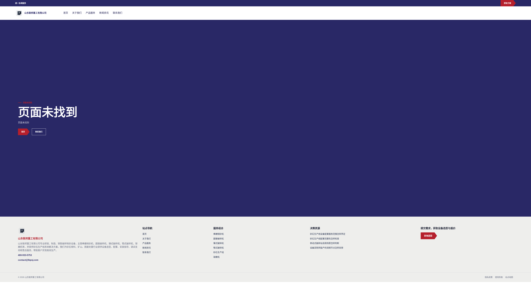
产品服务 (90, 13)
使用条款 (499, 277)
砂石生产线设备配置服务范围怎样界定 (327, 234)
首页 (65, 13)
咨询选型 (428, 236)
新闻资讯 (104, 13)
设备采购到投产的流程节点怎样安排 (326, 248)
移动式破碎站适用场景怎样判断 (324, 243)
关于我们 (77, 13)
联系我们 (117, 13)
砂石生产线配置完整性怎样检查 (324, 238)
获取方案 (507, 3)
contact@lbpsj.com (28, 260)
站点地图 (509, 277)
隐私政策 (489, 277)
